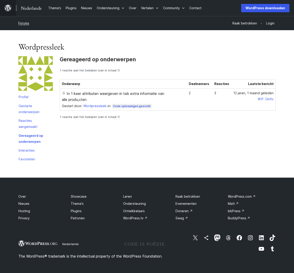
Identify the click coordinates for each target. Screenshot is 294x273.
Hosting (24, 211)
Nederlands (70, 244)
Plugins (76, 211)
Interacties (27, 150)
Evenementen (186, 203)
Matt (233, 203)
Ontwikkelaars (134, 211)
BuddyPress (239, 218)
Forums (23, 23)
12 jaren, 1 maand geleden (253, 93)
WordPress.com (242, 196)
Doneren (184, 211)
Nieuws (23, 203)
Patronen (78, 218)
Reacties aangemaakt (28, 124)
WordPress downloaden (265, 8)
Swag (181, 218)
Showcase (79, 196)
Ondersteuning (134, 203)
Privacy (24, 218)
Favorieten (27, 159)
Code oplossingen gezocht (131, 106)
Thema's (77, 203)
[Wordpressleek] (35, 74)
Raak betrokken (187, 196)
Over (22, 196)
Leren (127, 196)
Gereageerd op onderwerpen (31, 139)
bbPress (236, 211)
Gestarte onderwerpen (29, 109)
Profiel (23, 97)
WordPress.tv (135, 218)
